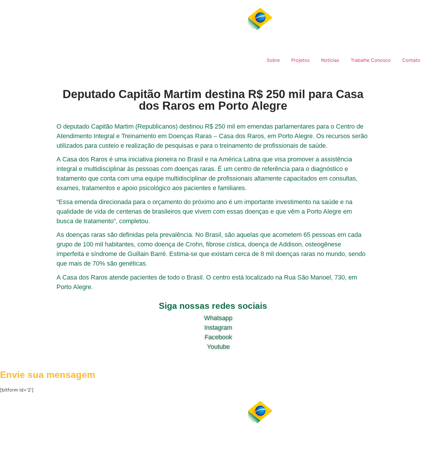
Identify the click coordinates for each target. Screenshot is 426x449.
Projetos (300, 60)
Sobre (273, 60)
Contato (411, 60)
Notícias (330, 60)
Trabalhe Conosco (371, 60)
